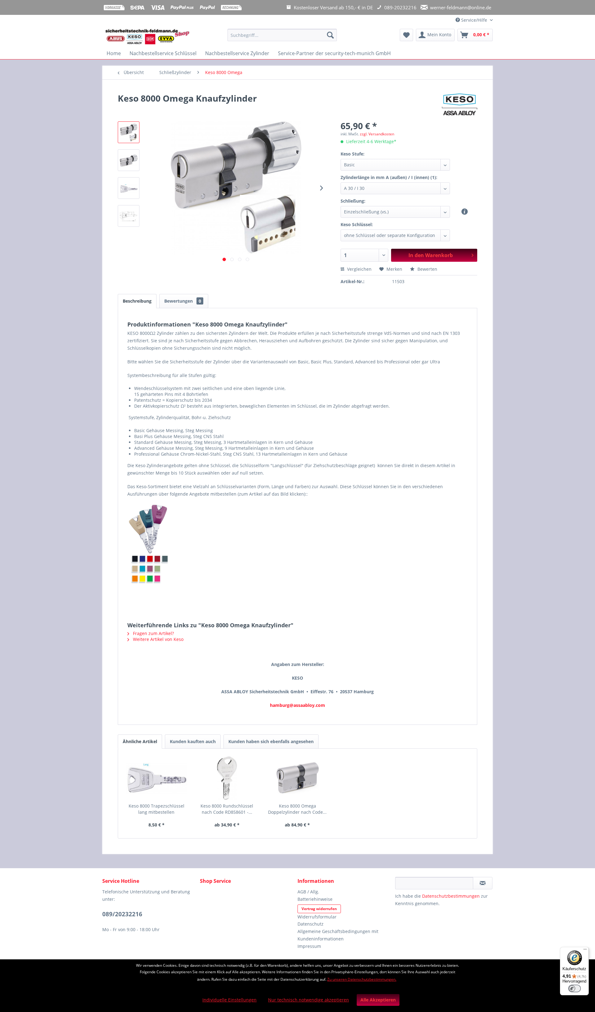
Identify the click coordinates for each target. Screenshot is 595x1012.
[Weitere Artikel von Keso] (459, 104)
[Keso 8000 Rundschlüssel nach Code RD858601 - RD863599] (227, 778)
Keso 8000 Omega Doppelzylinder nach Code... (297, 809)
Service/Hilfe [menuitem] (474, 20)
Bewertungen (182, 301)
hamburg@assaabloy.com (297, 705)
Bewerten (426, 269)
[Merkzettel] (406, 35)
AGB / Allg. (308, 892)
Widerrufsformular (317, 917)
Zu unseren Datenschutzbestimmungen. (361, 979)
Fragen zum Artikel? (153, 633)
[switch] (574, 988)
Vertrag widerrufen (319, 908)
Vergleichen (359, 269)
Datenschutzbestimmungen (451, 896)
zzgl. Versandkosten (377, 134)
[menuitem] (282, 38)
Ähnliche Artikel (140, 741)
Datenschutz (311, 924)
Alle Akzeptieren (378, 1000)
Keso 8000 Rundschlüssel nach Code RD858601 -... (227, 809)
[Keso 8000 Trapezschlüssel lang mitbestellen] (156, 778)
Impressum (309, 946)
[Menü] (585, 950)
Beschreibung (137, 301)
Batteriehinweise (315, 899)
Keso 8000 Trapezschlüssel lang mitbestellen (156, 809)
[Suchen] (330, 35)
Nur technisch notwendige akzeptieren (308, 1000)
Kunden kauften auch (193, 741)
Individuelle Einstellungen (229, 1000)
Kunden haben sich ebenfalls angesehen (271, 741)
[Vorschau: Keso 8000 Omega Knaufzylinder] (128, 132)
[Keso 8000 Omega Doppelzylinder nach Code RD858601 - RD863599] (297, 778)
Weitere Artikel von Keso (157, 639)
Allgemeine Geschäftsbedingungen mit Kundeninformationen (338, 935)
